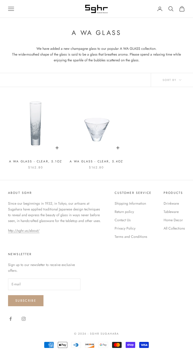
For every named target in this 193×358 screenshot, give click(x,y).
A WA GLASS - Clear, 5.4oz (96, 161)
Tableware (171, 211)
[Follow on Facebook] (10, 318)
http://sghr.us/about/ (23, 230)
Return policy (124, 211)
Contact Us (123, 219)
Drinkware (171, 203)
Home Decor (173, 219)
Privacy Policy (125, 228)
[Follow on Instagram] (23, 318)
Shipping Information (130, 203)
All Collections (174, 228)
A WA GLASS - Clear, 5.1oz (35, 161)
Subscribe (25, 300)
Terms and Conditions (131, 236)
